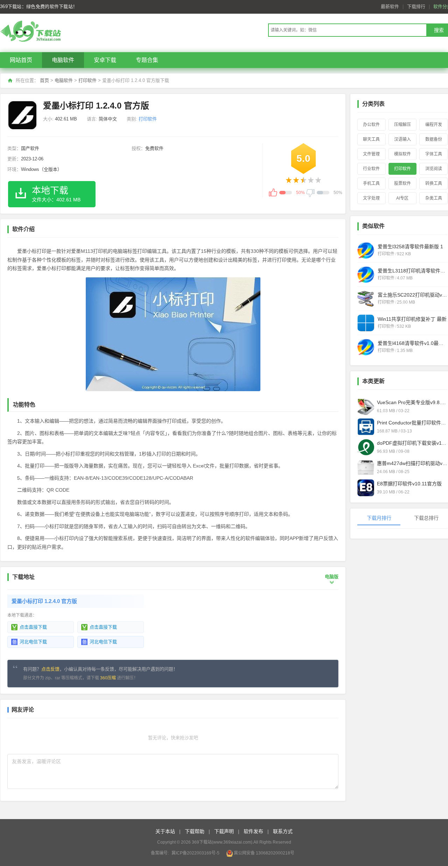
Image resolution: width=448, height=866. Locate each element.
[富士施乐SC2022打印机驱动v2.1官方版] (365, 298)
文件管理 (371, 154)
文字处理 (371, 198)
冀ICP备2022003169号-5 (195, 853)
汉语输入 (402, 139)
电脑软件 (63, 60)
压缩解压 (402, 124)
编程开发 (433, 124)
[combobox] (347, 30)
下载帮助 (194, 831)
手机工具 (371, 183)
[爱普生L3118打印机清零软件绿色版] (365, 274)
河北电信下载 (33, 641)
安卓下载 (105, 60)
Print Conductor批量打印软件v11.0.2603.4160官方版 (412, 422)
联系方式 (283, 831)
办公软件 (371, 124)
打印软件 (87, 80)
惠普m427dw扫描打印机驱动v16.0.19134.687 (412, 463)
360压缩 (108, 678)
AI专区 (402, 198)
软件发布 (253, 831)
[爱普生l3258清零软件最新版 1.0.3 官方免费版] (365, 250)
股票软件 (402, 183)
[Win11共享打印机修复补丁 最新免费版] (365, 322)
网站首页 (21, 60)
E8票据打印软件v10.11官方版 (409, 483)
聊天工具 (371, 139)
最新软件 (390, 6)
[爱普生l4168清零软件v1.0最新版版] (365, 347)
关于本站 (165, 831)
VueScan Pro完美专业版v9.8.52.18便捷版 (412, 402)
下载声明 (224, 831)
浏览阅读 (433, 168)
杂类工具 (433, 198)
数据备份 (433, 139)
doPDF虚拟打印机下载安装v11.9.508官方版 (412, 443)
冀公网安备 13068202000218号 (264, 853)
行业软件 (371, 168)
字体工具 (433, 154)
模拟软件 (402, 154)
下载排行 (416, 6)
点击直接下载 (33, 627)
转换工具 (433, 183)
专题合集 (147, 60)
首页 (44, 80)
